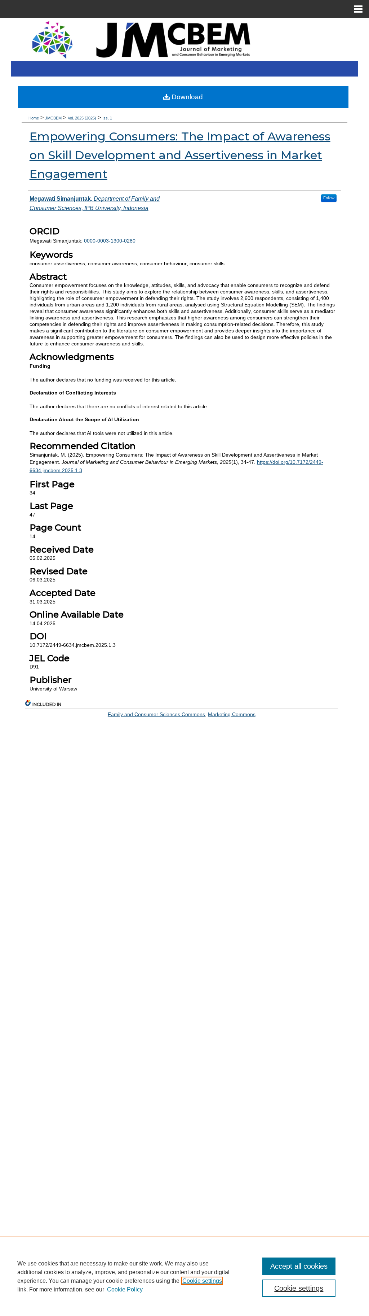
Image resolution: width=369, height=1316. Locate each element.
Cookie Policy (125, 1289)
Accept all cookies (299, 1266)
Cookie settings (202, 1281)
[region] (184, 1276)
